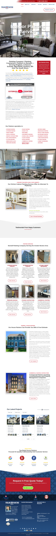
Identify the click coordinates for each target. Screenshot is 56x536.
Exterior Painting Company (28, 266)
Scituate (7, 79)
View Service (12, 280)
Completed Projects (25, 513)
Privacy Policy (31, 533)
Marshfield (11, 79)
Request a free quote (16, 109)
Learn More (33, 398)
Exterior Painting (22, 74)
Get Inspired (33, 361)
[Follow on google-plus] (25, 528)
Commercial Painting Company (27, 511)
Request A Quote (49, 9)
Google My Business (28, 518)
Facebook (34, 465)
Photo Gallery (24, 514)
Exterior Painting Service (28, 30)
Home (22, 4)
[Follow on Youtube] (33, 528)
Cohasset (32, 78)
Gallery (40, 4)
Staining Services (25, 510)
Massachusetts (20, 79)
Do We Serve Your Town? (44, 72)
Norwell (24, 78)
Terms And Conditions (38, 533)
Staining (27, 74)
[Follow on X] (27, 528)
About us (27, 4)
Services (33, 4)
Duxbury (15, 79)
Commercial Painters (44, 300)
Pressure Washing (12, 300)
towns (8, 78)
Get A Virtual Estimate (36, 216)
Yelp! (22, 465)
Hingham (28, 78)
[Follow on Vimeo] (36, 528)
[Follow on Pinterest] (31, 528)
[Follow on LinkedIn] (29, 528)
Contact (13, 513)
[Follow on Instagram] (22, 528)
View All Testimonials (28, 229)
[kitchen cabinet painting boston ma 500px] (16, 208)
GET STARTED (28, 487)
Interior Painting (16, 74)
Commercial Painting (27, 141)
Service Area (52, 4)
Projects (45, 4)
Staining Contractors (28, 300)
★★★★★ (10, 462)
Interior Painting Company (12, 266)
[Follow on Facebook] (20, 528)
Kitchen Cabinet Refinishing (16, 75)
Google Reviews (29, 517)
